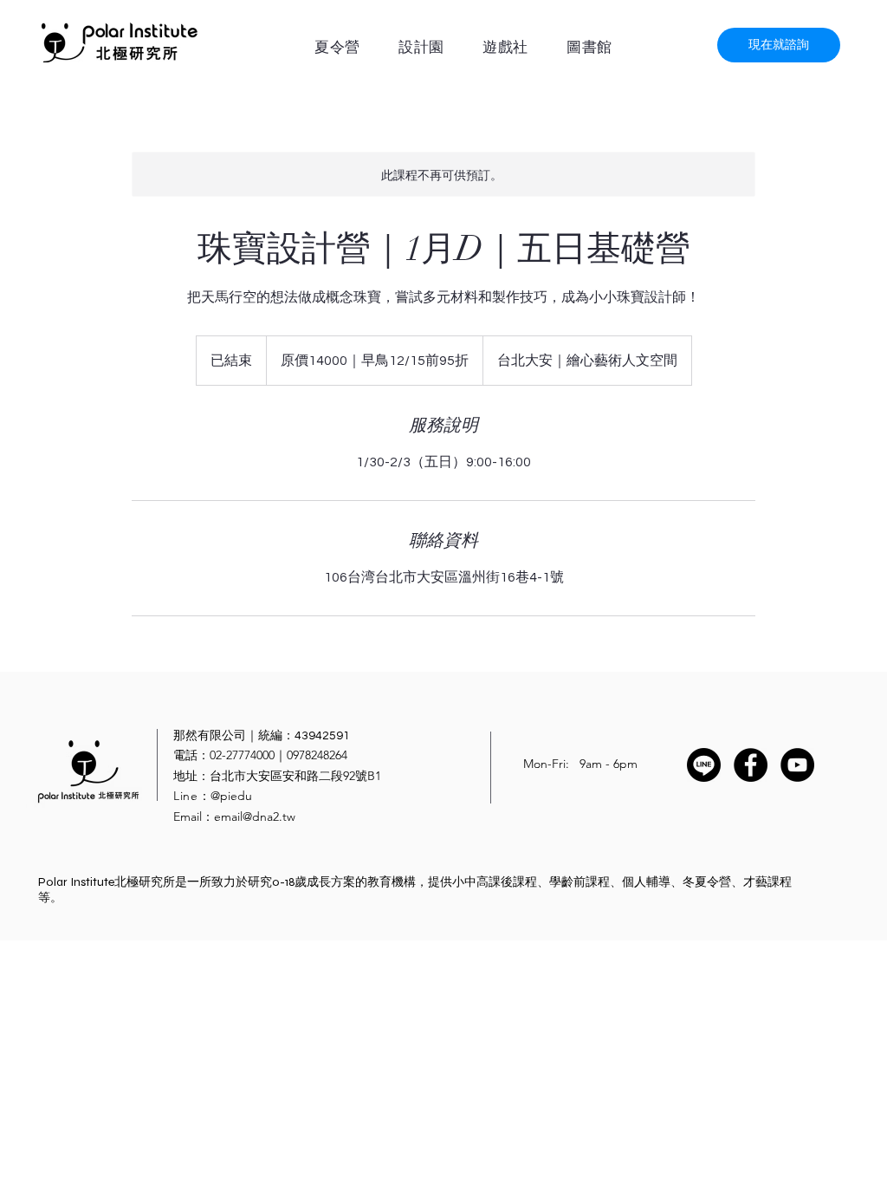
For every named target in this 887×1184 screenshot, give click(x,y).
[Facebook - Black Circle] (750, 765)
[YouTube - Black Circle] (797, 765)
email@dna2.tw (254, 816)
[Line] (704, 765)
